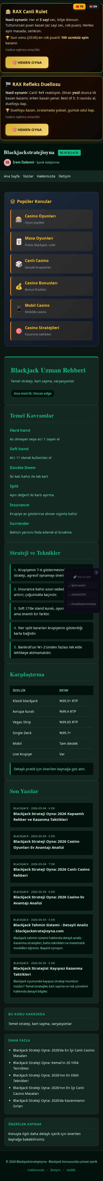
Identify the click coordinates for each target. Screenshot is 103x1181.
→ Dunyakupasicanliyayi (82, 603)
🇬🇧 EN (93, 6)
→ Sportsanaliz (77, 585)
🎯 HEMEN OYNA (27, 62)
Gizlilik (71, 1170)
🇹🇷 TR (79, 6)
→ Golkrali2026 (77, 594)
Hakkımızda (46, 176)
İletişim (65, 176)
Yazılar (28, 176)
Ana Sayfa (12, 176)
